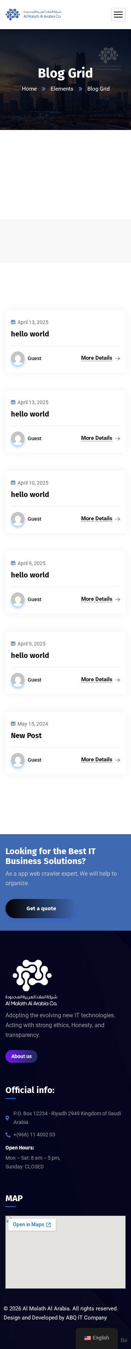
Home (29, 89)
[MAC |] (33, 14)
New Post (26, 735)
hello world (30, 334)
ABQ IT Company (86, 1317)
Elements (62, 89)
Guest (34, 358)
